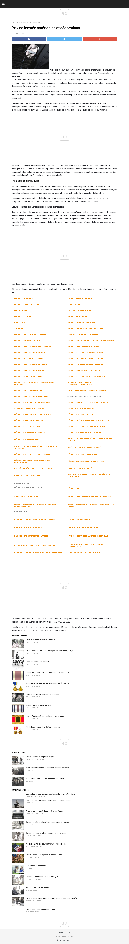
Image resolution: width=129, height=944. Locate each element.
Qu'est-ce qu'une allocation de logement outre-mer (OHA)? (49, 651)
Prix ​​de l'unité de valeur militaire (38, 705)
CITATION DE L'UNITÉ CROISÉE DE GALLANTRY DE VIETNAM (38, 552)
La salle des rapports (33, 22)
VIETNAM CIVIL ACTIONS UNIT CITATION (83, 553)
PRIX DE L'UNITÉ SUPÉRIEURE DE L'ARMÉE (31, 536)
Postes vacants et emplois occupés (40, 757)
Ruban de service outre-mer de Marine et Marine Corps (48, 673)
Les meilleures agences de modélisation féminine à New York (50, 794)
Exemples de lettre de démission (39, 888)
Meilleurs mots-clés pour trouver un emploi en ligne (46, 844)
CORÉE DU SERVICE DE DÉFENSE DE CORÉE (84, 447)
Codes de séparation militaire (37, 662)
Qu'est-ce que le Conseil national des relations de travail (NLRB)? (51, 898)
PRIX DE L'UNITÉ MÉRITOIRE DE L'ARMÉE (83, 528)
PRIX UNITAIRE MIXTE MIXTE (78, 519)
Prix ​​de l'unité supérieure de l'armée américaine (45, 716)
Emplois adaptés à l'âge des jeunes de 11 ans (44, 855)
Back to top (64, 932)
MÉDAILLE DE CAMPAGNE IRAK (26, 439)
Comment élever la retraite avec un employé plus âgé (47, 833)
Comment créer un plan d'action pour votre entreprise (47, 822)
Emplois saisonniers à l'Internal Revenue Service (45, 811)
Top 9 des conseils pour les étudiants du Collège (45, 778)
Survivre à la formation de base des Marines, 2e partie (47, 768)
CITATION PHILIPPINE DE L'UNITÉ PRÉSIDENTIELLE (87, 536)
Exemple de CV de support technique (40, 909)
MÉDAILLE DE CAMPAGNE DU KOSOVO (29, 432)
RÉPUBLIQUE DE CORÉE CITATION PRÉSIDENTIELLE (34, 545)
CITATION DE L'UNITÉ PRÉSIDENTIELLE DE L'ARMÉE (34, 519)
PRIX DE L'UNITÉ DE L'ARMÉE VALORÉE (29, 528)
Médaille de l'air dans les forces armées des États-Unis (47, 683)
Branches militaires (18, 22)
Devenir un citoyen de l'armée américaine (42, 694)
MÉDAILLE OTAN (73, 488)
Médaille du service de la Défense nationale (43, 727)
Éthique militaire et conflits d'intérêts (40, 640)
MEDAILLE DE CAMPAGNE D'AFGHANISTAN (84, 432)
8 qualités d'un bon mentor (36, 866)
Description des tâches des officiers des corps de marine (48, 800)
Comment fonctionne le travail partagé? (42, 877)
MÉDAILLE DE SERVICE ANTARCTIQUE (29, 420)
